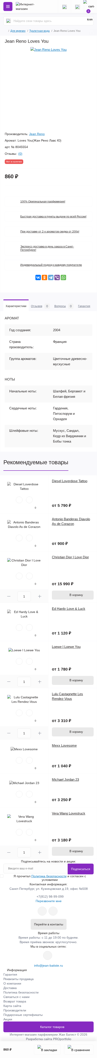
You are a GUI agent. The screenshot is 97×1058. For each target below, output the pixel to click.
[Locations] (64, 6)
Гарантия (10, 974)
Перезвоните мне (49, 901)
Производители (14, 1010)
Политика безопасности (49, 876)
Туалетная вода (39, 30)
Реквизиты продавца (18, 979)
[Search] (8, 20)
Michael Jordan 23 (65, 779)
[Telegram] (50, 277)
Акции (7, 1019)
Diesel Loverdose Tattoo (69, 481)
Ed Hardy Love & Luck (68, 609)
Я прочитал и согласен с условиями (50, 878)
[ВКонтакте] (38, 277)
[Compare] (29, 500)
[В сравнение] (79, 1050)
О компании (12, 983)
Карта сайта (12, 1006)
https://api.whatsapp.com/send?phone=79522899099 (42, 911)
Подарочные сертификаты (23, 1015)
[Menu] (7, 6)
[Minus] (8, 596)
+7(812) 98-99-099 (50, 896)
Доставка (10, 988)
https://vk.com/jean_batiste (47, 955)
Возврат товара (14, 1001)
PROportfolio (62, 1039)
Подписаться (80, 869)
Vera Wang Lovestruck (68, 813)
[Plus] (39, 596)
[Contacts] (77, 6)
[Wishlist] (19, 500)
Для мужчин (17, 30)
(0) (20, 153)
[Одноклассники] (44, 277)
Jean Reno (37, 134)
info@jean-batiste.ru (48, 965)
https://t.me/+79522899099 (53, 911)
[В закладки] (47, 1050)
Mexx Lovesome (64, 745)
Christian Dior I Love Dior (70, 557)
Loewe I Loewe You (66, 647)
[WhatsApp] (63, 277)
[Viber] (57, 277)
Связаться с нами (16, 997)
